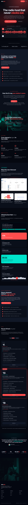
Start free (14, 475)
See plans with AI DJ (5, 67)
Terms (11, 495)
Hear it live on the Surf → (6, 379)
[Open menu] (26, 1)
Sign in (2, 495)
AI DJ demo (2, 492)
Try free (22, 1)
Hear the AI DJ (20, 21)
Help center (2, 496)
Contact (11, 492)
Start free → (14, 423)
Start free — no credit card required (10, 21)
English (20, 492)
